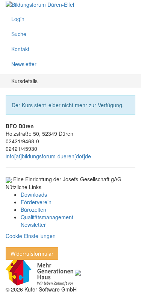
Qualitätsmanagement (47, 217)
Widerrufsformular (32, 253)
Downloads (34, 194)
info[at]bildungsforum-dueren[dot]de (48, 156)
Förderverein (36, 202)
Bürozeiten (33, 209)
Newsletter (33, 224)
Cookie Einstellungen (31, 236)
